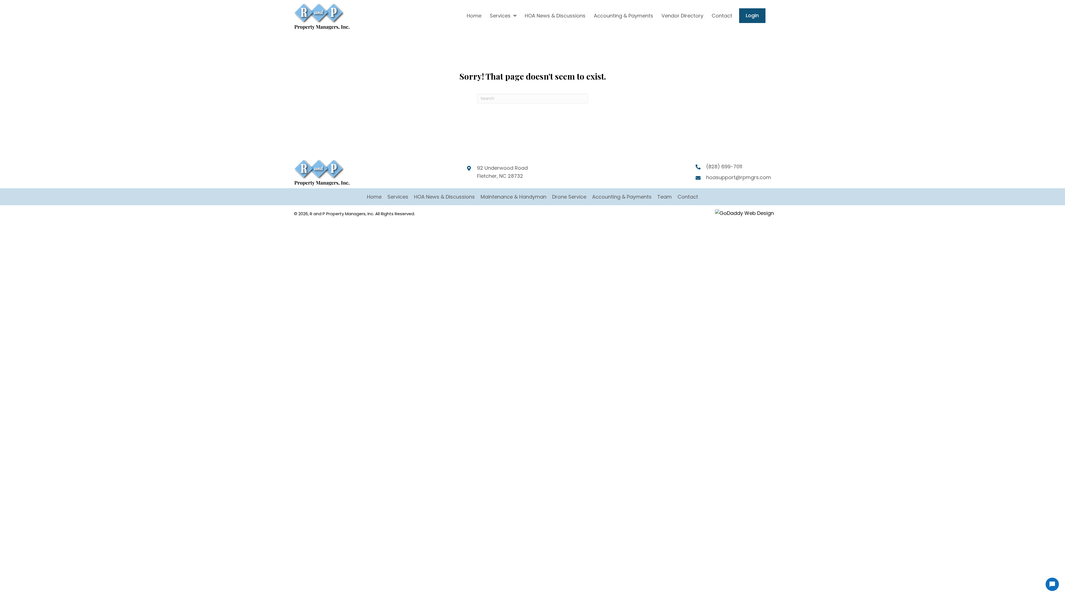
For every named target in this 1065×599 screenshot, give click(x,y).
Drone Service (569, 196)
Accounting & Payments (621, 196)
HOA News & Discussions (444, 196)
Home (374, 196)
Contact (688, 196)
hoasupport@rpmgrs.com (738, 177)
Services (397, 196)
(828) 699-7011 (724, 166)
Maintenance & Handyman (513, 196)
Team (664, 196)
